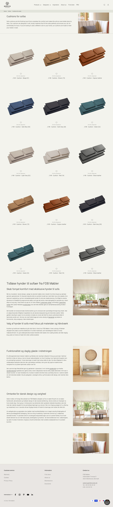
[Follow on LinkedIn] (32, 495)
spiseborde (52, 368)
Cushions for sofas (16, 11)
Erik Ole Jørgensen (21, 76)
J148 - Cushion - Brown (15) (56, 78)
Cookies (6, 477)
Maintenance (48, 481)
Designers (46, 5)
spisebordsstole (11, 371)
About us (63, 5)
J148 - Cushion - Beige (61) (21, 78)
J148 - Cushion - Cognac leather (92, 78)
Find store (71, 5)
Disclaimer (48, 484)
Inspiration (56, 5)
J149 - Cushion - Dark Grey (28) (92, 224)
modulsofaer (26, 304)
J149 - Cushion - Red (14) (56, 273)
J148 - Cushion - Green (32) (92, 127)
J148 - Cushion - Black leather (92, 175)
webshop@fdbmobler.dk (90, 483)
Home (5, 11)
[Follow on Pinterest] (24, 495)
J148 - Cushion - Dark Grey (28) (56, 127)
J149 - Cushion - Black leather (92, 273)
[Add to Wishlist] (21, 74)
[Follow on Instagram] (19, 495)
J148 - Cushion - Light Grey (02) (20, 175)
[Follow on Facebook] (15, 495)
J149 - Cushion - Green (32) (21, 273)
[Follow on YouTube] (28, 495)
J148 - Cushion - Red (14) (56, 175)
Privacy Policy (8, 481)
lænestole (51, 317)
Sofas (9, 11)
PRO (77, 5)
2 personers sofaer (45, 302)
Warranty (6, 474)
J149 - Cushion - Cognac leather (56, 224)
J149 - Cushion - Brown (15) (20, 224)
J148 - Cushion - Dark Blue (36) (20, 127)
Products (36, 5)
